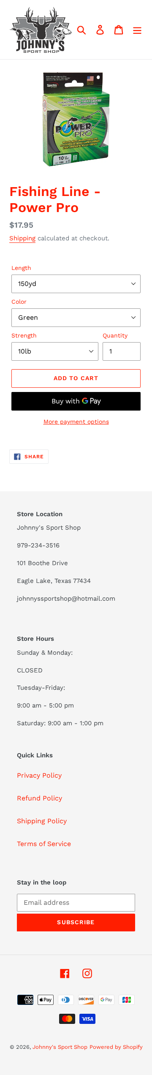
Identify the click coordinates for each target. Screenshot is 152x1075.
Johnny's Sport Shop (60, 1047)
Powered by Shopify (116, 1047)
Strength (24, 335)
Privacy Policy (39, 775)
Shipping (22, 238)
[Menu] (137, 29)
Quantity (115, 335)
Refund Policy (39, 798)
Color (19, 301)
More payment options (76, 421)
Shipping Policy (42, 821)
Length (21, 267)
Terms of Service (44, 844)
